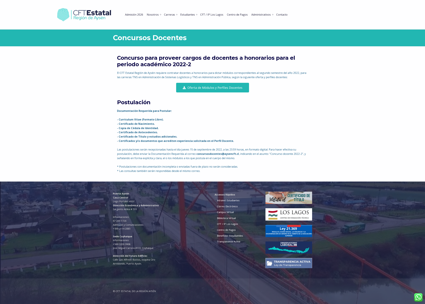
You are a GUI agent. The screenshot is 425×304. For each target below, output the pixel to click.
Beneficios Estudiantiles (230, 235)
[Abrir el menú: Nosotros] (160, 14)
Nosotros (153, 14)
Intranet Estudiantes (228, 200)
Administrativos (261, 14)
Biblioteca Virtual (226, 218)
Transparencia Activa (228, 241)
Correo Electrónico (227, 206)
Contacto (282, 14)
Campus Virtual (225, 212)
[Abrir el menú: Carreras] (177, 14)
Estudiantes (187, 14)
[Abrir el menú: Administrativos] (273, 14)
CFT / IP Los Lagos (211, 14)
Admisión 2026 (134, 14)
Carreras (169, 14)
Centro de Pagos (237, 14)
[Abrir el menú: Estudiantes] (197, 14)
